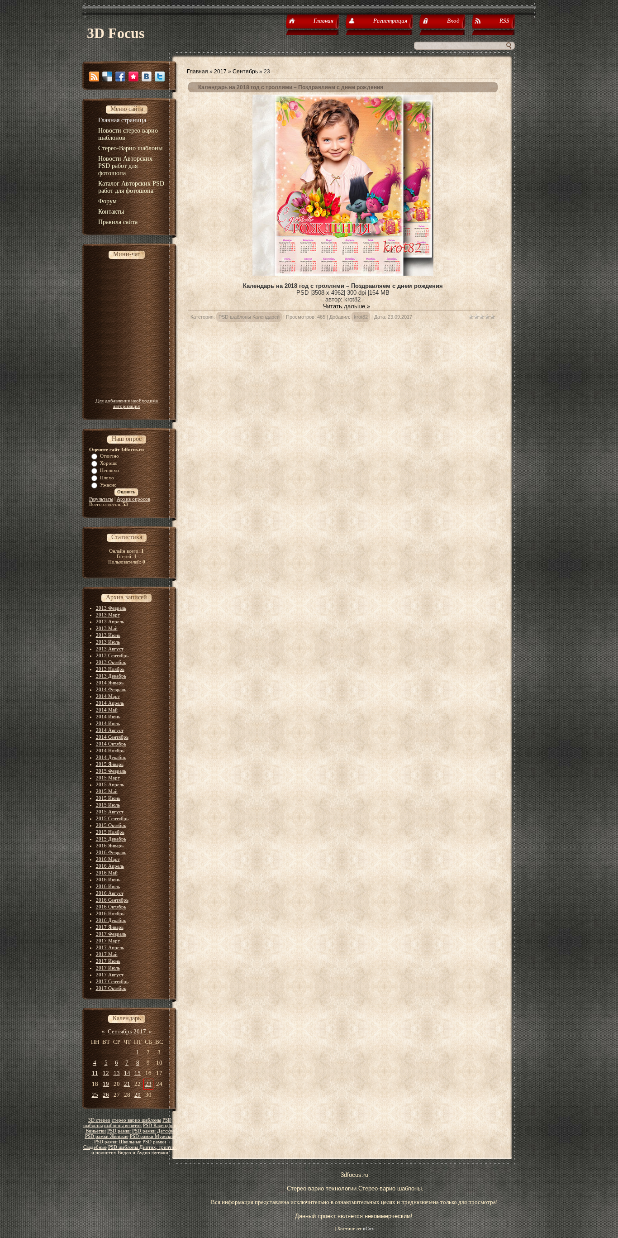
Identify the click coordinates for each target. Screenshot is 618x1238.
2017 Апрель (110, 947)
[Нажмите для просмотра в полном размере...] (342, 273)
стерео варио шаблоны (136, 1120)
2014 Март (108, 696)
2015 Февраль (111, 771)
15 (137, 1073)
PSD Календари (159, 1125)
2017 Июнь (108, 961)
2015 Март (108, 777)
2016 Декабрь (111, 920)
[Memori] (133, 76)
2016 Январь (110, 845)
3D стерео (99, 1120)
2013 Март (108, 614)
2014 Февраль (111, 689)
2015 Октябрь (111, 825)
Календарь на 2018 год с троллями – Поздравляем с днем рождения (290, 87)
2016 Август (110, 893)
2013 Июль (108, 642)
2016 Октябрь (111, 906)
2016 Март (108, 859)
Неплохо (109, 470)
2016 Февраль (111, 852)
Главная (197, 71)
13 (117, 1073)
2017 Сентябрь (112, 981)
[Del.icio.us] (107, 76)
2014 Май (107, 709)
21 (127, 1083)
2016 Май (107, 872)
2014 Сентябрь (112, 737)
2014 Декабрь (111, 757)
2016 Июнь (108, 879)
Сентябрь (245, 71)
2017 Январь (110, 927)
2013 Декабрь (111, 676)
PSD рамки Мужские (152, 1136)
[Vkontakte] (147, 76)
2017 (220, 71)
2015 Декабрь (111, 838)
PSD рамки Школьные (117, 1141)
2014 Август (110, 730)
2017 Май (107, 954)
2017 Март (108, 940)
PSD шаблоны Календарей (249, 317)
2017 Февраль (111, 934)
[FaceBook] (120, 76)
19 (106, 1083)
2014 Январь (110, 682)
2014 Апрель (110, 703)
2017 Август (110, 974)
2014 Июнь (108, 716)
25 (95, 1094)
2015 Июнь (108, 798)
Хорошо (109, 463)
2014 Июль (108, 723)
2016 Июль (108, 886)
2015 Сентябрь (112, 818)
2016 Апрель (110, 866)
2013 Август (110, 648)
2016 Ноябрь (110, 913)
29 (137, 1094)
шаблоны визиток (123, 1125)
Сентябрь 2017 (127, 1031)
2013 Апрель (110, 621)
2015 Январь (110, 764)
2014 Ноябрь (110, 750)
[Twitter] (160, 76)
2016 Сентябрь (112, 900)
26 (106, 1094)
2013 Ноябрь (110, 669)
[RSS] (94, 76)
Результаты (101, 499)
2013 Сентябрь (112, 655)
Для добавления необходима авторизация (126, 403)
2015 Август (110, 811)
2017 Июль (108, 967)
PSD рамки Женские (106, 1136)
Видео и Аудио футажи (143, 1152)
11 (95, 1073)
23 (148, 1083)
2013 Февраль (111, 608)
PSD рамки (119, 1130)
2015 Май (107, 791)
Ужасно (108, 485)
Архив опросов (133, 499)
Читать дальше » (346, 306)
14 (127, 1073)
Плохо (107, 477)
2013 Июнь (108, 635)
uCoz (368, 1228)
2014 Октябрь (111, 743)
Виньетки (96, 1130)
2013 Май (107, 628)
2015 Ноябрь (110, 832)
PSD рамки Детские (153, 1130)
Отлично (109, 456)
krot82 (361, 317)
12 (106, 1073)
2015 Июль (108, 805)
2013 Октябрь (111, 662)
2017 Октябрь (111, 988)
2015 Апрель (110, 784)
